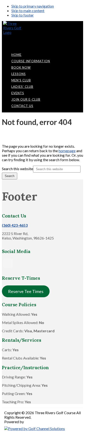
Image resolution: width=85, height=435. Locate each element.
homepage (67, 150)
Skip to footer (22, 15)
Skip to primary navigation (32, 6)
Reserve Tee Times (25, 291)
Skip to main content (27, 10)
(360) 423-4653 (15, 225)
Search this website (17, 168)
